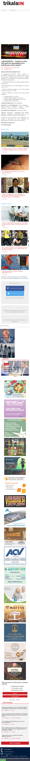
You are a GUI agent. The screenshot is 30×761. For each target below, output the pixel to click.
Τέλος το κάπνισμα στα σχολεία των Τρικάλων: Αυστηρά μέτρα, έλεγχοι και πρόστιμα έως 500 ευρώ (15, 721)
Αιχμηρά (6, 364)
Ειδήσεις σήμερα (6, 203)
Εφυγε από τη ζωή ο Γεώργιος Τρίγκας (7, 339)
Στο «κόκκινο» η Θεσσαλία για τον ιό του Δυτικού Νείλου (13, 728)
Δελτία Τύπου (16, 67)
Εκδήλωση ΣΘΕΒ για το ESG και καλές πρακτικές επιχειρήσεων (15, 320)
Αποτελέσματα (15, 702)
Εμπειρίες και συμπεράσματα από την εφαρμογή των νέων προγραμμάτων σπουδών (15, 311)
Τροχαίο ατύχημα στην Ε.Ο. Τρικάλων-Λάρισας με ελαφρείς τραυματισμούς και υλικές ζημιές (14, 714)
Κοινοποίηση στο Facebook (16, 288)
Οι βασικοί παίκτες (12, 367)
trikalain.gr (25, 278)
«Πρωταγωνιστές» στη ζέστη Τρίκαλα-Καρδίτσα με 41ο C (12, 742)
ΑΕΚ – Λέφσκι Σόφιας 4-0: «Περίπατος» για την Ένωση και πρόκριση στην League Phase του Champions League (14, 735)
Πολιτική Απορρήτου (9, 757)
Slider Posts (5, 129)
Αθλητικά (13, 737)
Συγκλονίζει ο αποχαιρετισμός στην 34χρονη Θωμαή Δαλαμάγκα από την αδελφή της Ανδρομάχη (7, 351)
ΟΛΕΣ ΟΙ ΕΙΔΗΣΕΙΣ (15, 749)
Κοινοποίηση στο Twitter (17, 293)
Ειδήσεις (15, 277)
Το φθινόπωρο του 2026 (17, 692)
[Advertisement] (15, 27)
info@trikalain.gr (8, 760)
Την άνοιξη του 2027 (17, 694)
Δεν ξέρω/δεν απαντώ (17, 696)
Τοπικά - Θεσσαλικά (16, 723)
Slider (13, 716)
